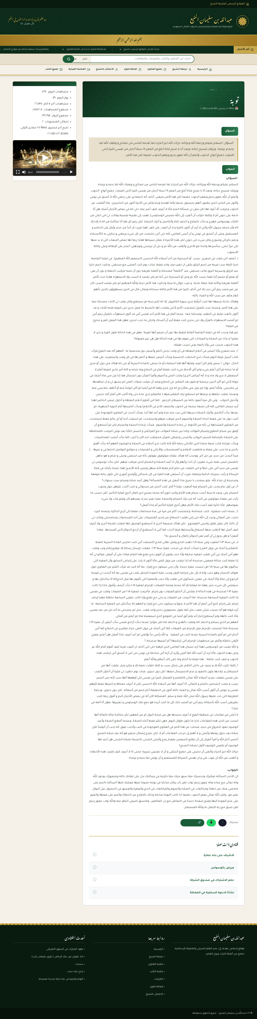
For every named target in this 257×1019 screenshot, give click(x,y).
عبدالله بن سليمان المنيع (211, 18)
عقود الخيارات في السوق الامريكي (64, 949)
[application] (44, 158)
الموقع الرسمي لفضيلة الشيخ (227, 3)
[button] (44, 157)
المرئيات (158, 979)
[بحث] (68, 59)
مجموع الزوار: (59, 115)
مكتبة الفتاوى (155, 964)
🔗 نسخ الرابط (192, 822)
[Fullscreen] (18, 172)
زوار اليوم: (62, 98)
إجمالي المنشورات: (55, 121)
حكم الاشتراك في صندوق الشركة (212, 880)
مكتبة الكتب (156, 971)
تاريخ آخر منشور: (57, 128)
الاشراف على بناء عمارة (219, 855)
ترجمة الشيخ (156, 957)
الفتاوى (222, 89)
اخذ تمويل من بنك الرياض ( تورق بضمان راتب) (57, 957)
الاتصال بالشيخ (154, 994)
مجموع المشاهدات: (55, 109)
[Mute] (24, 172)
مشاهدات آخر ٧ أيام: (55, 104)
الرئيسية (233, 89)
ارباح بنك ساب (75, 971)
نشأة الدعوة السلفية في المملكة (212, 892)
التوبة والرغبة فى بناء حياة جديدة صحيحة (61, 979)
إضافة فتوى (156, 986)
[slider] (47, 172)
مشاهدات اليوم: (57, 92)
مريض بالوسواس (222, 868)
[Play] (71, 172)
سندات (79, 964)
